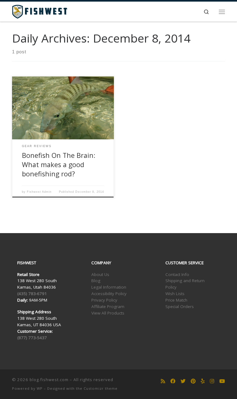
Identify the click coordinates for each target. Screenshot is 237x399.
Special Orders (179, 306)
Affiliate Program (107, 306)
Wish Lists (175, 293)
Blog (95, 280)
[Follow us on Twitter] (183, 381)
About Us (100, 274)
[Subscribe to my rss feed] (163, 381)
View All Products (107, 313)
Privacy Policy (104, 300)
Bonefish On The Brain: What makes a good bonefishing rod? (58, 164)
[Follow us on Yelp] (203, 381)
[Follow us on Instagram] (212, 381)
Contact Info (177, 274)
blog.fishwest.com (49, 379)
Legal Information (108, 287)
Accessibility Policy (109, 293)
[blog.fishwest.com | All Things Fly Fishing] (39, 11)
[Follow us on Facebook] (172, 381)
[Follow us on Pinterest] (193, 381)
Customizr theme (101, 388)
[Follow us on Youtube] (222, 381)
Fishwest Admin (39, 191)
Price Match (176, 300)
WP (40, 388)
